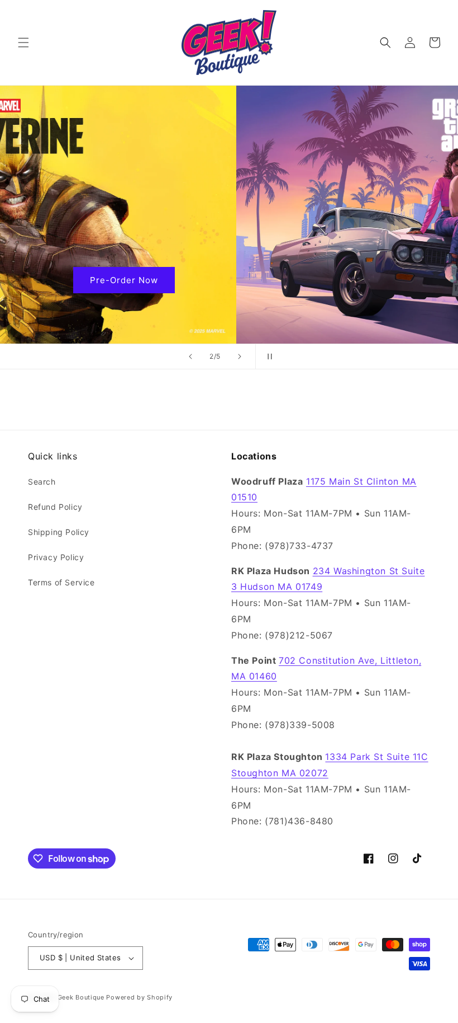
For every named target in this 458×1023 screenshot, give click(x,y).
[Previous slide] (190, 356)
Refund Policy (55, 507)
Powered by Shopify (139, 997)
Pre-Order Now (229, 279)
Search (42, 481)
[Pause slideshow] (267, 356)
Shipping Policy (58, 532)
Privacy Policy (56, 557)
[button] (23, 42)
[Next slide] (239, 356)
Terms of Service (61, 582)
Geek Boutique (81, 997)
